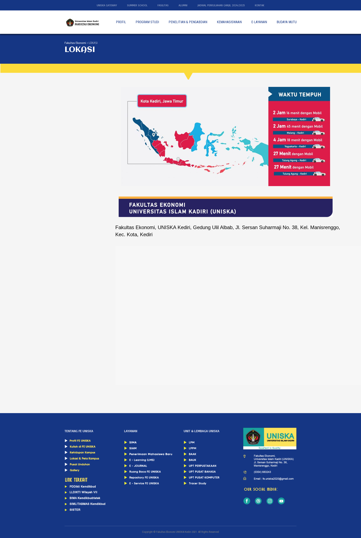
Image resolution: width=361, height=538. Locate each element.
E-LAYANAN (259, 22)
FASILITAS (163, 5)
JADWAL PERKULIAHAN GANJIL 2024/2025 (221, 5)
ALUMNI (183, 5)
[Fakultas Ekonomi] (82, 22)
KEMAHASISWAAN (229, 22)
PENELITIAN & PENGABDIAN (188, 22)
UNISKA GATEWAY (107, 5)
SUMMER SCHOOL (137, 5)
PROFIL (121, 22)
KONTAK (259, 5)
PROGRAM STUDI (147, 22)
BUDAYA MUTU (287, 22)
